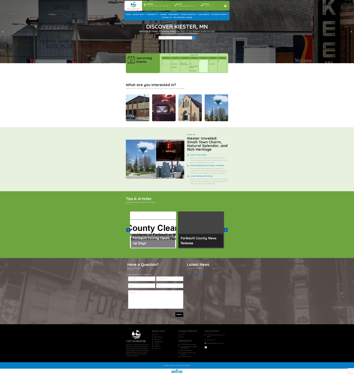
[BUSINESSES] (137, 107)
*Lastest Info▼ (138, 14)
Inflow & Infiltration (186, 350)
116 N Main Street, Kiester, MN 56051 (216, 336)
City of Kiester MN (195, 273)
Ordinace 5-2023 (185, 356)
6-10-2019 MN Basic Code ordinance (188, 353)
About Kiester (158, 337)
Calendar (157, 346)
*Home (128, 14)
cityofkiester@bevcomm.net (215, 343)
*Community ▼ (152, 14)
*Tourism (163, 14)
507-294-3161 (211, 340)
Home (156, 334)
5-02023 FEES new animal (188, 344)
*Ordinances (173, 14)
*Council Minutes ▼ (188, 14)
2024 (181, 334)
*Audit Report (204, 14)
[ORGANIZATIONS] (190, 107)
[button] (3, 31)
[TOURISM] (164, 107)
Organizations (158, 341)
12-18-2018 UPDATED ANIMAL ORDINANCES (189, 347)
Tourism (156, 344)
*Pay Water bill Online (182, 17)
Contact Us (157, 348)
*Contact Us (167, 17)
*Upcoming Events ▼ (219, 14)
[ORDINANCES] (216, 107)
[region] (177, 31)
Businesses (157, 339)
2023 (181, 337)
